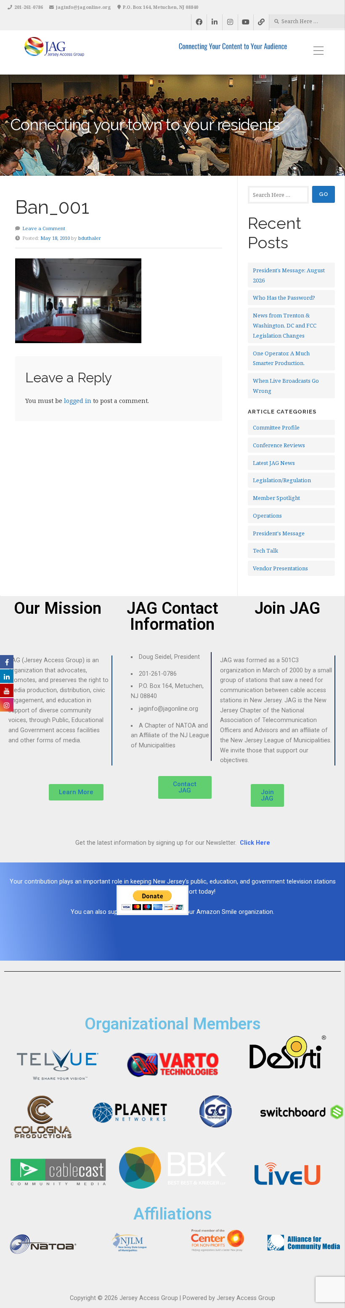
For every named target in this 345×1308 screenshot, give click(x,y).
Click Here (255, 842)
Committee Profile (276, 427)
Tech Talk (265, 550)
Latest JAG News (274, 463)
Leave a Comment (43, 228)
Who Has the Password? (284, 297)
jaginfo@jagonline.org (83, 7)
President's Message (279, 533)
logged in (77, 401)
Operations (267, 515)
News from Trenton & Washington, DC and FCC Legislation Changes (284, 325)
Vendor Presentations (280, 568)
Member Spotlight (276, 498)
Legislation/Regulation (282, 480)
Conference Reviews (279, 445)
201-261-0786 (28, 7)
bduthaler (89, 238)
